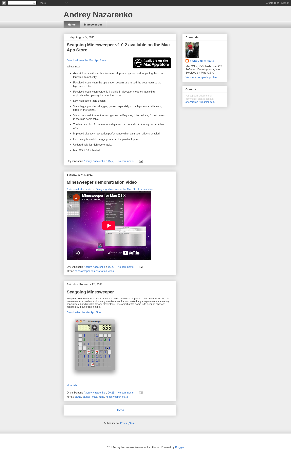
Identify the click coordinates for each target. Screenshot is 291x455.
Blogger (179, 447)
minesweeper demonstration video (94, 271)
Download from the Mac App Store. (87, 60)
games (86, 396)
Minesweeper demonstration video (102, 182)
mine (101, 396)
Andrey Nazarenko (201, 60)
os (123, 396)
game (78, 396)
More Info (72, 385)
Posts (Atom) (127, 423)
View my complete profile (201, 77)
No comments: (126, 161)
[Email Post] (141, 161)
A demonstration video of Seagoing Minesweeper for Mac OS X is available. (110, 189)
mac (94, 396)
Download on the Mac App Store (84, 312)
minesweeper (113, 396)
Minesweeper (93, 24)
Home (72, 24)
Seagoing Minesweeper (90, 291)
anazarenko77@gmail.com (200, 102)
